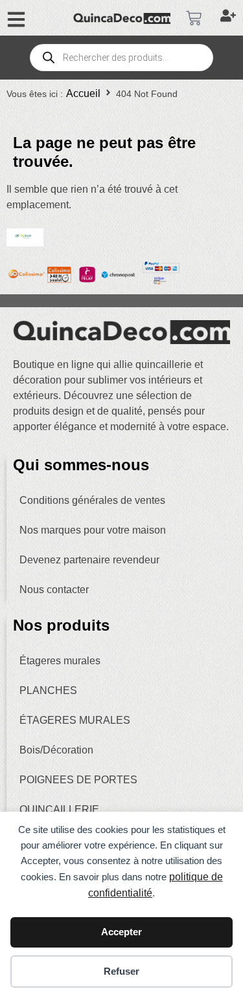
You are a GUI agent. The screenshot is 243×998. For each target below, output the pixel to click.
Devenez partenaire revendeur (89, 559)
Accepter (121, 931)
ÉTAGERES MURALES (74, 720)
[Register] (229, 18)
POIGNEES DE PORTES (78, 779)
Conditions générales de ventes (92, 500)
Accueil (83, 93)
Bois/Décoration (56, 749)
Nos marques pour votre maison (92, 530)
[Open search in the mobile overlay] (121, 57)
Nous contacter (54, 589)
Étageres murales (59, 660)
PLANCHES (48, 690)
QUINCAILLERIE (59, 809)
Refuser (121, 971)
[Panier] (193, 18)
